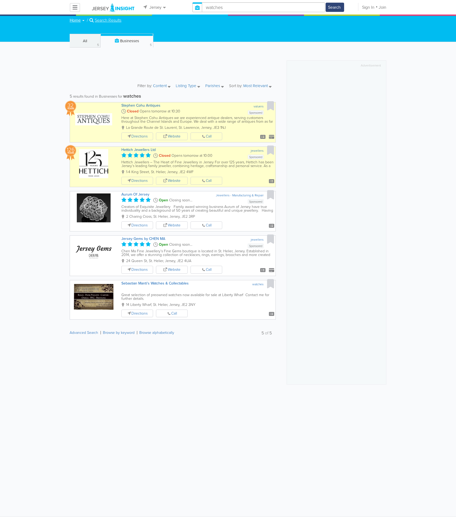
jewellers (257, 150)
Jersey (155, 7)
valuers (259, 106)
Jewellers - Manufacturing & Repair (240, 195)
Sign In (368, 7)
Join (382, 7)
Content (160, 86)
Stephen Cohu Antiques (140, 105)
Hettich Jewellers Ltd (138, 150)
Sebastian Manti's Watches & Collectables (155, 283)
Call (209, 136)
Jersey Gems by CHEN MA (143, 238)
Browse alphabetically (156, 332)
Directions (139, 136)
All (91, 42)
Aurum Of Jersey (135, 194)
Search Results (108, 20)
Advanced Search (84, 332)
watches (258, 284)
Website (174, 136)
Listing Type (186, 86)
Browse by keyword (119, 332)
